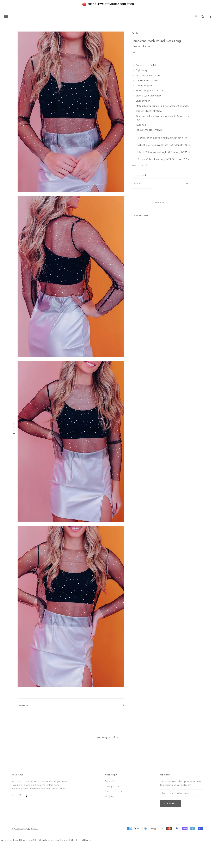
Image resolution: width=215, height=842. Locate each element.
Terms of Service (114, 791)
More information (141, 215)
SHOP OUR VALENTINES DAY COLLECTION (111, 4)
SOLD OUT (161, 202)
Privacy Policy (112, 786)
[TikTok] (26, 795)
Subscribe (170, 803)
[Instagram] (20, 795)
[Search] (202, 16)
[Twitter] (143, 165)
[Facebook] (139, 165)
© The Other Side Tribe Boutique (25, 829)
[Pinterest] (146, 165)
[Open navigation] (6, 16)
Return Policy (111, 781)
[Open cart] (209, 16)
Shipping (109, 796)
